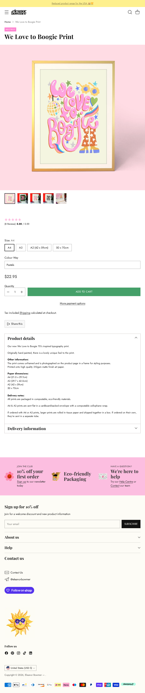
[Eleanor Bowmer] (18, 12)
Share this (16, 324)
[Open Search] (130, 12)
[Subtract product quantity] (8, 292)
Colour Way (11, 258)
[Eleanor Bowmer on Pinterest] (12, 654)
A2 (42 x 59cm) (39, 248)
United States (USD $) (21, 668)
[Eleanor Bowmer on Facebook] (6, 654)
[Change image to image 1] (10, 198)
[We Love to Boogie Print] (72, 117)
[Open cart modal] (137, 12)
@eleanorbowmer (20, 579)
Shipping (25, 313)
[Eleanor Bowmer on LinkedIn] (30, 654)
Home (8, 22)
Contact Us (17, 572)
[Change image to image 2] (22, 198)
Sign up (21, 481)
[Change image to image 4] (48, 198)
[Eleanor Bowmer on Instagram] (18, 654)
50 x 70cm (62, 248)
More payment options (72, 303)
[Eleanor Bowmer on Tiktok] (24, 654)
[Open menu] (6, 12)
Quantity (9, 286)
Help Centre (126, 481)
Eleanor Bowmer (33, 675)
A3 (20, 248)
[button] (72, 221)
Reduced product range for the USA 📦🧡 (72, 3)
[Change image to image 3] (35, 198)
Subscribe (131, 524)
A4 (9, 248)
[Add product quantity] (21, 292)
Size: (9, 240)
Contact (115, 485)
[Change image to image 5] (61, 198)
